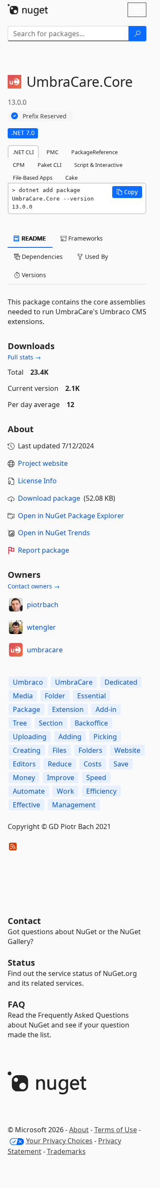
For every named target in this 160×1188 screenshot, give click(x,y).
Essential (91, 695)
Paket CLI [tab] (49, 165)
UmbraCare (74, 682)
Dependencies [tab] (41, 257)
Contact (24, 921)
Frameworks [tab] (85, 238)
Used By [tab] (95, 257)
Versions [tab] (33, 275)
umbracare (45, 649)
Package (26, 709)
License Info (37, 480)
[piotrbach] (15, 604)
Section (51, 723)
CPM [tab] (19, 165)
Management (74, 804)
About (79, 1129)
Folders (90, 750)
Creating (27, 750)
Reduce (60, 764)
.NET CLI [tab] (23, 152)
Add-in (106, 709)
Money (24, 777)
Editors (24, 764)
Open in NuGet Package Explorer (71, 515)
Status (21, 962)
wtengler (41, 627)
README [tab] (33, 238)
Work (65, 791)
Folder (55, 695)
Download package (49, 498)
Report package (43, 550)
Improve (60, 777)
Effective (26, 804)
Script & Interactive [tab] (98, 165)
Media (23, 695)
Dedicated (121, 682)
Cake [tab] (71, 177)
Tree (20, 723)
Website (127, 750)
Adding (69, 736)
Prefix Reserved (45, 116)
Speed (96, 777)
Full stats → (24, 357)
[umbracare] (15, 649)
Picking (105, 736)
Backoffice (91, 723)
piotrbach (42, 604)
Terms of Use (115, 1129)
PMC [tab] (52, 152)
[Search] (137, 33)
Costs (93, 764)
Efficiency (101, 791)
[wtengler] (15, 627)
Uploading (30, 736)
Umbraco (28, 682)
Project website (43, 463)
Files (59, 750)
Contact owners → (34, 586)
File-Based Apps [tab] (32, 177)
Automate (29, 791)
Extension (68, 709)
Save (120, 764)
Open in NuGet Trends (54, 532)
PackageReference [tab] (94, 152)
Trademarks (66, 1151)
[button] (127, 192)
